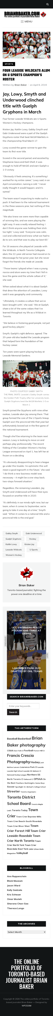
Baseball (12, 738)
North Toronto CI (15, 779)
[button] (26, 21)
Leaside (41, 767)
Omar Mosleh (14, 899)
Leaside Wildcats (14, 549)
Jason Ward (13, 885)
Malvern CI (37, 771)
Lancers (16, 767)
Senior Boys (40, 783)
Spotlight (19, 787)
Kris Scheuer (14, 894)
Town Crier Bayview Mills (28, 816)
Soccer (11, 786)
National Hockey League (17, 775)
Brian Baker (21, 84)
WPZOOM (26, 1005)
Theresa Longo (15, 908)
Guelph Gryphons (13, 539)
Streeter (13, 791)
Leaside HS (27, 771)
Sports (9, 64)
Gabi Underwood (34, 533)
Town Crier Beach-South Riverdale (24, 821)
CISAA (10, 750)
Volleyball (22, 853)
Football (28, 750)
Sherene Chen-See (17, 903)
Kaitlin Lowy (11, 544)
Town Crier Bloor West (18, 826)
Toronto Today (20, 810)
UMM (31, 849)
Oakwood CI (28, 779)
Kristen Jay (29, 544)
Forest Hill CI (39, 751)
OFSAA (38, 778)
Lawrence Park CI (28, 767)
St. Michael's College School (35, 787)
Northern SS (33, 774)
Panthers (20, 783)
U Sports (34, 549)
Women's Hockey (14, 555)
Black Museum (15, 880)
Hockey (32, 539)
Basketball (24, 738)
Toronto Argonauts (28, 792)
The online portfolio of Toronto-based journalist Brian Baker (26, 974)
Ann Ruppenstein (16, 876)
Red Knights (30, 783)
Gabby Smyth (12, 533)
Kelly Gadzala (14, 890)
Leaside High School (15, 771)
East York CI (18, 751)
